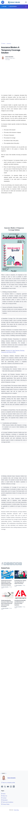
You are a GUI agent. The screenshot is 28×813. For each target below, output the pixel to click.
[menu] (2, 2)
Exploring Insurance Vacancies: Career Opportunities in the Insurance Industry (6, 583)
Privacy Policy (5, 804)
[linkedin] (14, 787)
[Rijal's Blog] (14, 2)
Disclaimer (5, 800)
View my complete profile (8, 782)
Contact (4, 798)
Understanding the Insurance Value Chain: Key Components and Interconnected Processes (7, 603)
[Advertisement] (14, 26)
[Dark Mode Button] (26, 2)
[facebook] (5, 563)
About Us (4, 795)
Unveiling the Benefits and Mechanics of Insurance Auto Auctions (20, 603)
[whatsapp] (11, 563)
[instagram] (11, 787)
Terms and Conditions (7, 802)
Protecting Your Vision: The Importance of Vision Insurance (20, 582)
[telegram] (14, 563)
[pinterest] (17, 563)
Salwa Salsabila (11, 778)
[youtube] (8, 787)
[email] (20, 563)
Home (3, 793)
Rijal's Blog (16, 810)
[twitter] (8, 563)
